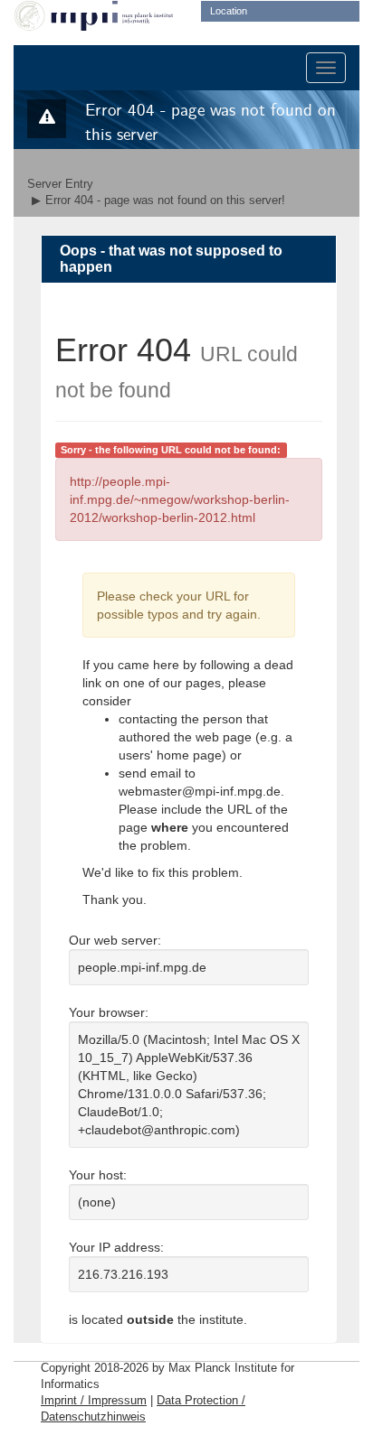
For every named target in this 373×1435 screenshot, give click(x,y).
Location (228, 10)
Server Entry (60, 184)
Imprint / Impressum (94, 1400)
